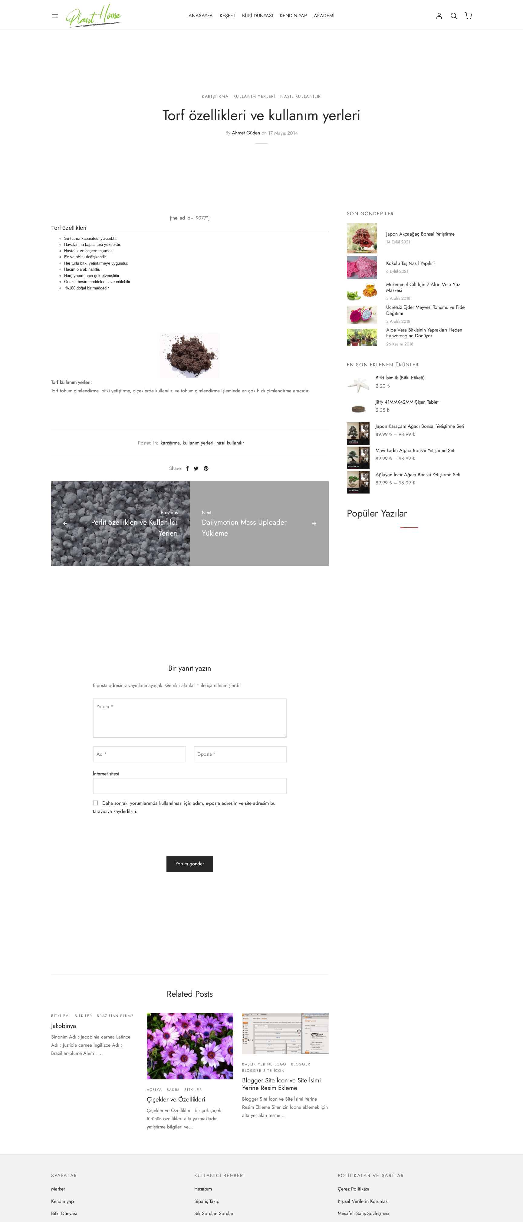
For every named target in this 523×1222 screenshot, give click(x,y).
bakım (173, 1089)
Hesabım (203, 1188)
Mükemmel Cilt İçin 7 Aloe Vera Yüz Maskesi (423, 287)
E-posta (206, 754)
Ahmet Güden (246, 133)
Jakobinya (63, 1025)
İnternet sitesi (106, 773)
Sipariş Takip (206, 1201)
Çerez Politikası (353, 1188)
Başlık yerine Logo (264, 1064)
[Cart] (468, 15)
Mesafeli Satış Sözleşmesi (363, 1213)
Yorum (105, 706)
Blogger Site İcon (263, 1070)
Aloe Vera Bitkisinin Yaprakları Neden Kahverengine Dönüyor (424, 333)
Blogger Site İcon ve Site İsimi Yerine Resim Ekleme (281, 1084)
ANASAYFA (201, 15)
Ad (102, 754)
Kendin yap (62, 1201)
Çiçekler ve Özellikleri (176, 1099)
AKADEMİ (324, 15)
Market (58, 1188)
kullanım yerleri (254, 96)
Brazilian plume (115, 1016)
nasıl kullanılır (300, 96)
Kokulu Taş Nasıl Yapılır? (411, 263)
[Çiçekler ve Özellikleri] (190, 1046)
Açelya (154, 1089)
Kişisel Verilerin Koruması (363, 1201)
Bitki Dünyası (64, 1213)
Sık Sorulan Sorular (213, 1213)
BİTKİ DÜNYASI (257, 15)
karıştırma (215, 96)
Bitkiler (83, 1016)
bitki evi (60, 1016)
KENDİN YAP (293, 15)
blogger (301, 1064)
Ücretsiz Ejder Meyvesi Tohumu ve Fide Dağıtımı (425, 310)
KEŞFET (227, 15)
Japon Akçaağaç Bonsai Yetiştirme (420, 234)
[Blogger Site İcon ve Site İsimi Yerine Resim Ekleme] (285, 1033)
